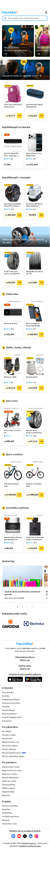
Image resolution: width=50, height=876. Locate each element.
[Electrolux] (34, 624)
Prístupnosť (6, 721)
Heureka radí (7, 738)
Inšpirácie (6, 820)
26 (34, 209)
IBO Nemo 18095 (10, 377)
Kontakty (5, 696)
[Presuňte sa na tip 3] (27, 607)
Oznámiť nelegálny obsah (12, 717)
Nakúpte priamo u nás (10, 742)
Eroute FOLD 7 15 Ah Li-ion (12, 432)
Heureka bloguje (8, 710)
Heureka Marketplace (10, 777)
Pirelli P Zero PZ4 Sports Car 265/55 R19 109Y (12, 273)
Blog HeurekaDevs (9, 713)
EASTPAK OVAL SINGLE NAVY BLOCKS (34, 106)
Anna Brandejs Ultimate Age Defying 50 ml (13, 538)
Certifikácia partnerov (10, 816)
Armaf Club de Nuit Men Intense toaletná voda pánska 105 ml (35, 538)
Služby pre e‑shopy (9, 774)
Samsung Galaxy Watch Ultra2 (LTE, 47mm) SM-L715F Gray (13, 205)
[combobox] (25, 18)
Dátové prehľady (8, 784)
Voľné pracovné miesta (11, 703)
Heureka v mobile (9, 735)
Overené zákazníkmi (10, 806)
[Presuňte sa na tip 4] (32, 607)
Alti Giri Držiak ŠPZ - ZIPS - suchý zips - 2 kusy (11, 154)
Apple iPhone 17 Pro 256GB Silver (33, 154)
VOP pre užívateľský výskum (13, 756)
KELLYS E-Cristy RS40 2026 (33, 485)
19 (34, 329)
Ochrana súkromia (9, 749)
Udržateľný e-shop (9, 823)
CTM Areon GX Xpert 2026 (11, 485)
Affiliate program (8, 788)
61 (12, 543)
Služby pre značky (9, 781)
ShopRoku (6, 809)
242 (34, 436)
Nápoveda (6, 795)
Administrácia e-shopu (11, 767)
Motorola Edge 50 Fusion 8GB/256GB (33, 325)
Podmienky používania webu (29, 846)
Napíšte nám (25, 660)
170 (34, 543)
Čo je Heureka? (8, 692)
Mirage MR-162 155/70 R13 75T (34, 273)
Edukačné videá (8, 792)
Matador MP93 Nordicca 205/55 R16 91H (33, 432)
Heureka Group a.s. (29, 843)
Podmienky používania (11, 699)
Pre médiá (6, 706)
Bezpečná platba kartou (11, 753)
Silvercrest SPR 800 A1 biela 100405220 (34, 205)
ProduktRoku (7, 813)
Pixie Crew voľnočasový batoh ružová (13, 106)
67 (12, 209)
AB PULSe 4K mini (10, 324)
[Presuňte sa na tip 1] (17, 607)
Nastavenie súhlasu (9, 745)
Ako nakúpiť (6, 731)
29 (34, 159)
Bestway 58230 (31, 377)
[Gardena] (11, 624)
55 (12, 329)
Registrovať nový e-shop (12, 770)
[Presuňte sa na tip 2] (22, 607)
